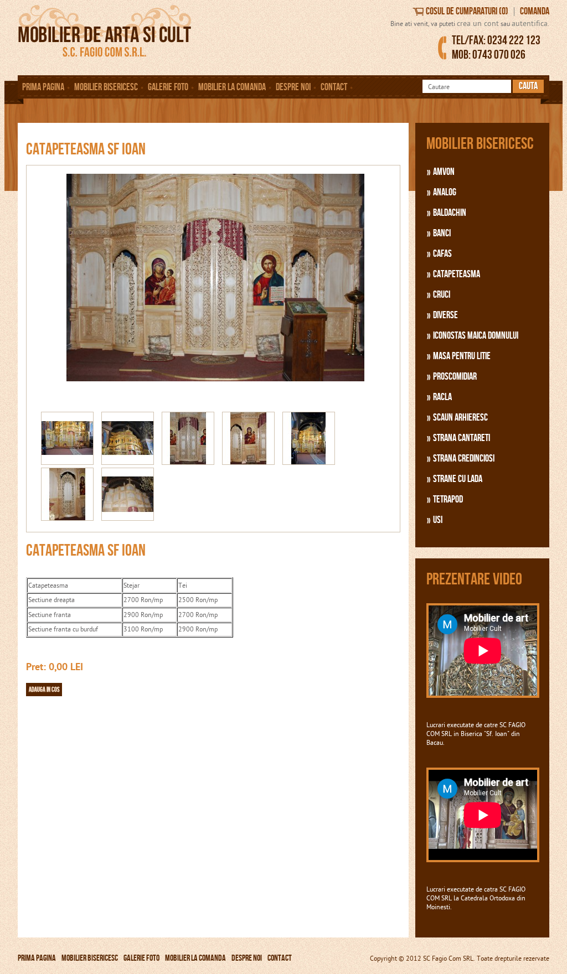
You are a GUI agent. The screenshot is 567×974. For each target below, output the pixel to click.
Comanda (534, 11)
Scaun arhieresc (460, 417)
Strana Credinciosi (463, 458)
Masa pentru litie (462, 356)
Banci (442, 233)
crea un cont (478, 23)
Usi (437, 520)
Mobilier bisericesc (106, 87)
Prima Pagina (43, 87)
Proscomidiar (455, 376)
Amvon (444, 172)
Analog (444, 192)
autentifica (530, 23)
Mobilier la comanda (232, 87)
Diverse (445, 315)
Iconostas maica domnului (475, 335)
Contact (334, 87)
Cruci (441, 295)
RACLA (442, 397)
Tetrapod (448, 499)
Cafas (442, 254)
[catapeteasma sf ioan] (209, 407)
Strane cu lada (457, 479)
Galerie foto (168, 87)
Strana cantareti (461, 438)
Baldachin (449, 213)
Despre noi (293, 87)
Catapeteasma (456, 274)
